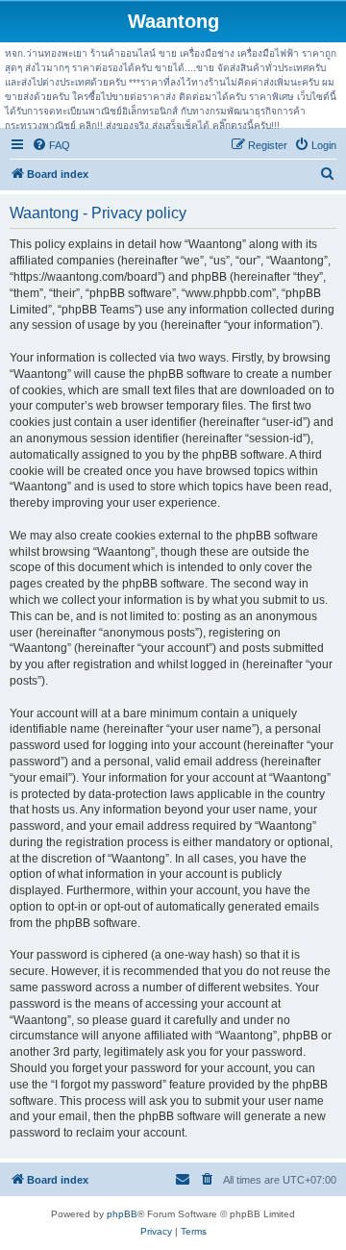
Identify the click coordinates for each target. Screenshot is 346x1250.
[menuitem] (51, 145)
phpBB (122, 1214)
